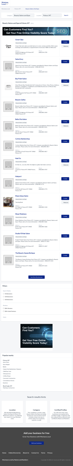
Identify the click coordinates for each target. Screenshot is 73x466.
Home (4, 453)
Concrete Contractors (9, 378)
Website (65, 46)
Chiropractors (7, 373)
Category (9, 15)
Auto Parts (6, 362)
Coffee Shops (7, 376)
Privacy (49, 453)
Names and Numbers (21, 460)
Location (38, 15)
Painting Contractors (9, 388)
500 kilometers (9, 299)
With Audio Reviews (10, 311)
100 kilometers (9, 296)
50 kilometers (8, 293)
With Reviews (8, 308)
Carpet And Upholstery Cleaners (12, 369)
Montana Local (6, 9)
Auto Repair (6, 364)
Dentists (5, 383)
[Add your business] (36, 441)
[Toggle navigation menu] (71, 3)
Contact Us (35, 453)
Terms (43, 453)
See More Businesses (37, 277)
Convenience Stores (8, 380)
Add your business (36, 443)
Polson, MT (18, 9)
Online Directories (14, 453)
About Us (26, 453)
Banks (4, 367)
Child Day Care (7, 371)
